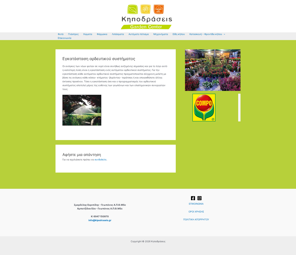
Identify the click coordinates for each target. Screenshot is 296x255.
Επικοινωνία (64, 38)
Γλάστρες (73, 34)
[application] (223, 34)
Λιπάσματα (118, 34)
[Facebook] (193, 198)
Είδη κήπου (179, 34)
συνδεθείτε (101, 159)
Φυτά (61, 34)
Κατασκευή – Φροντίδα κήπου (205, 34)
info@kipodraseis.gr (99, 220)
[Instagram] (199, 198)
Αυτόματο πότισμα (139, 34)
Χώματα (87, 34)
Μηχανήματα (160, 34)
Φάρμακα (102, 34)
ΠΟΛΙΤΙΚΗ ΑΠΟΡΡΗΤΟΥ (196, 219)
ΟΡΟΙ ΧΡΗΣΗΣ (196, 211)
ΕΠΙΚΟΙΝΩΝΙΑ (196, 203)
